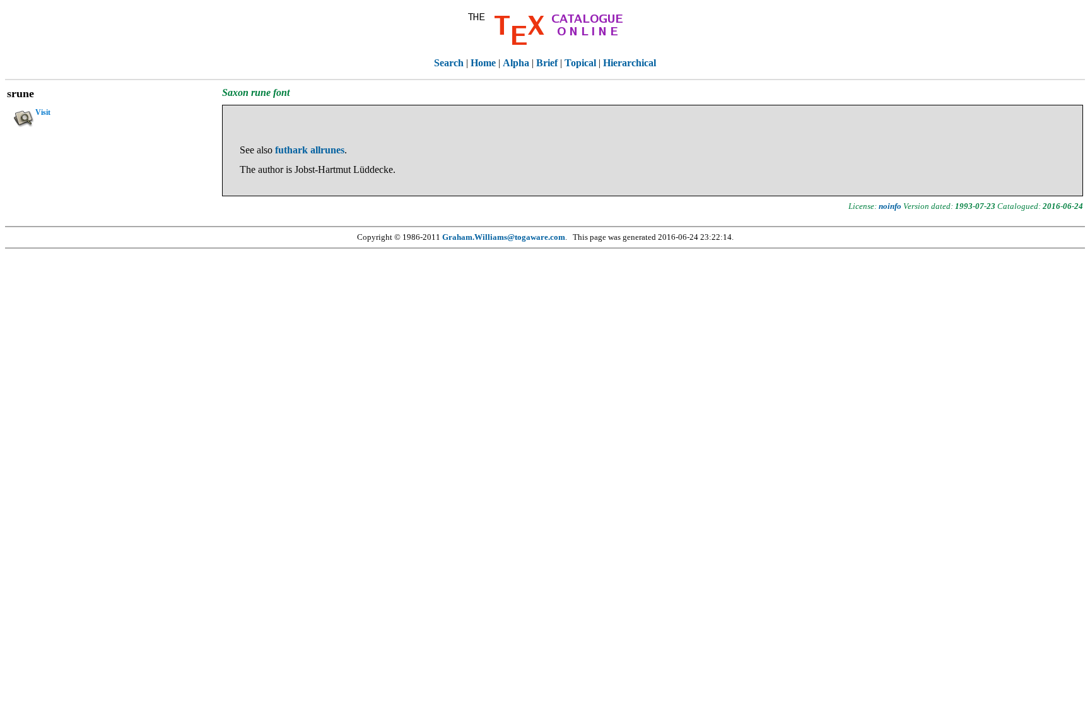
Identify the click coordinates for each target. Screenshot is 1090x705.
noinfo (890, 206)
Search (449, 62)
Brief (547, 62)
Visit (42, 112)
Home (483, 62)
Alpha (516, 62)
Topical (580, 62)
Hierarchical (629, 62)
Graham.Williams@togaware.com (503, 237)
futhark (291, 150)
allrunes (327, 150)
